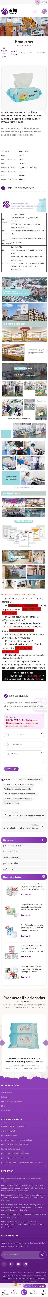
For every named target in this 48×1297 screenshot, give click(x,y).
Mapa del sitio (38, 1278)
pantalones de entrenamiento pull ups (16, 1140)
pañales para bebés (9, 1135)
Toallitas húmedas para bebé (29, 780)
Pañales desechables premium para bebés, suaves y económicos (22, 1179)
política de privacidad (26, 1281)
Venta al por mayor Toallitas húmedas (19, 794)
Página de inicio (4, 54)
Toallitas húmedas (13, 53)
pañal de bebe (10, 863)
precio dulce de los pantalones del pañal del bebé (21, 1162)
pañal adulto (9, 869)
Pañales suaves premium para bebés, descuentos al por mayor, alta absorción (23, 1216)
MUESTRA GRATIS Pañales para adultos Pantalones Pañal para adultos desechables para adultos (31, 969)
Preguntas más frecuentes (11, 1101)
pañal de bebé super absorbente (14, 1144)
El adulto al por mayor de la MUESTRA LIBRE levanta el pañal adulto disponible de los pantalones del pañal (32, 948)
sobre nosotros (7, 1092)
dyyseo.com (21, 1278)
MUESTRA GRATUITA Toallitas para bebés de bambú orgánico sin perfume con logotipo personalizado (24, 1060)
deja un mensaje (24, 1292)
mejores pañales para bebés (12, 1126)
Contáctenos (6, 1110)
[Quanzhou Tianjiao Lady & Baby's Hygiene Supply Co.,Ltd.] (9, 11)
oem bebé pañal (8, 1131)
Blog (3, 1106)
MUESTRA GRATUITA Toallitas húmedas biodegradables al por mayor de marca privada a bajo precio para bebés (22, 723)
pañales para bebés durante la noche (16, 1158)
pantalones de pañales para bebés (15, 1153)
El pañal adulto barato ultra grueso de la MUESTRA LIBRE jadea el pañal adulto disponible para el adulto (32, 928)
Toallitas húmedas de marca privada (19, 784)
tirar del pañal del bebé (10, 1149)
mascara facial (11, 851)
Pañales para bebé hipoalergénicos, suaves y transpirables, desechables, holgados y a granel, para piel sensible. (22, 1224)
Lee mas (24, 894)
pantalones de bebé (13, 845)
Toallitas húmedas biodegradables (18, 798)
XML (13, 1281)
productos (5, 1097)
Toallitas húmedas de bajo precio (17, 789)
